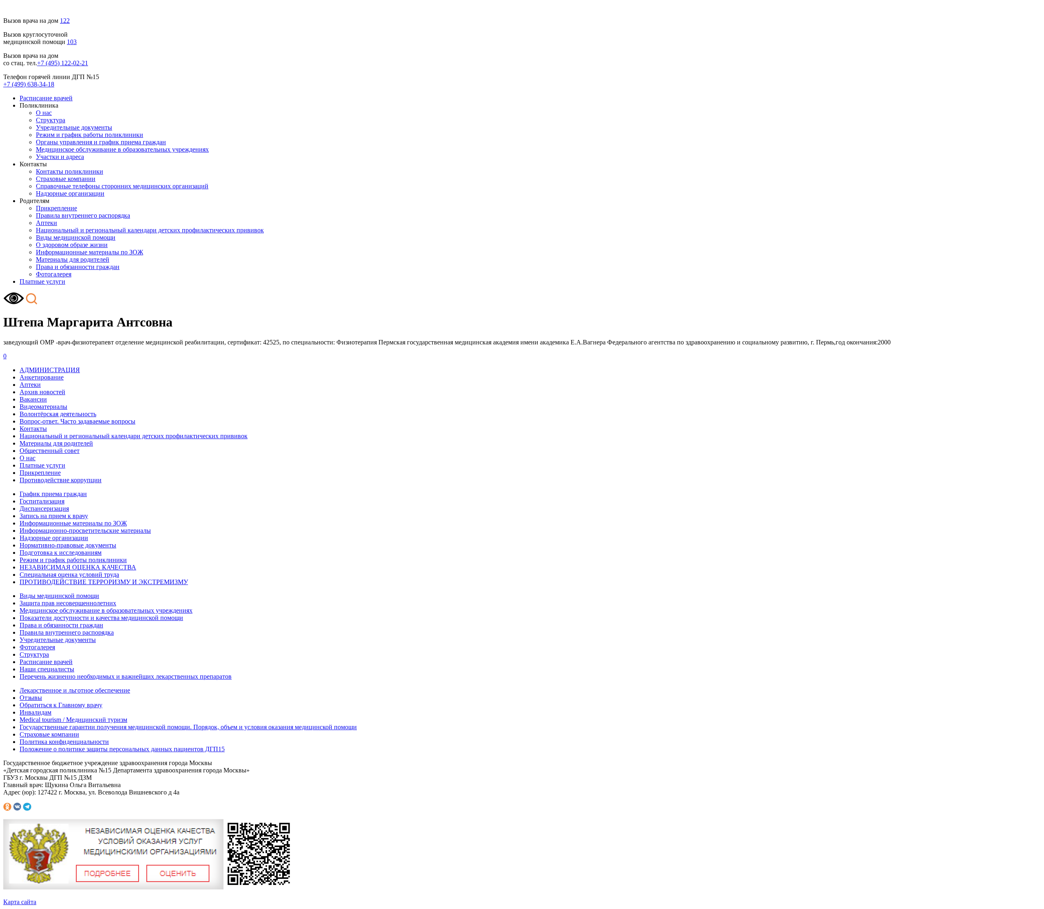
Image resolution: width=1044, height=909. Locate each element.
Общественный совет (50, 450)
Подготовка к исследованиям (61, 552)
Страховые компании (65, 178)
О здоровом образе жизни (72, 244)
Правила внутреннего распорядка (83, 215)
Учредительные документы (74, 127)
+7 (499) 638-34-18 (28, 84)
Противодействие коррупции (61, 480)
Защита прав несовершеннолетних (68, 603)
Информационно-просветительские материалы (85, 530)
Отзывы (31, 697)
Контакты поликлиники (69, 171)
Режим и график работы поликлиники (89, 134)
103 (72, 41)
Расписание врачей (46, 98)
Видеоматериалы (43, 406)
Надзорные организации (70, 193)
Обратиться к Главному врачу (61, 705)
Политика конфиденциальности (64, 741)
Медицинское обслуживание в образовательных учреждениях (122, 149)
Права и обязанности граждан (77, 266)
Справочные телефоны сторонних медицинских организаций (122, 186)
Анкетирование (42, 377)
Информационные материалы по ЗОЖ (89, 252)
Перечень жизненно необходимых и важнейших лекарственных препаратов (126, 676)
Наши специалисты (47, 669)
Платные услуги (42, 281)
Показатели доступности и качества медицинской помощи (101, 617)
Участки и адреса (60, 156)
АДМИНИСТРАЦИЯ (50, 369)
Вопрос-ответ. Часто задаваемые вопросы (77, 421)
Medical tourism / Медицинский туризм (73, 719)
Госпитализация (42, 501)
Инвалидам (35, 712)
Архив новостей (42, 391)
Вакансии (33, 399)
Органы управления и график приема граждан (101, 142)
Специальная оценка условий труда (69, 574)
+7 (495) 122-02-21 (62, 63)
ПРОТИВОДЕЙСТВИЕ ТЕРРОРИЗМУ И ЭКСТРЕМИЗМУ (104, 581)
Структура (50, 120)
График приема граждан (53, 493)
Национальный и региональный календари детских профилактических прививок (150, 230)
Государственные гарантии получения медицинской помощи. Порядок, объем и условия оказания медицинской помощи (188, 727)
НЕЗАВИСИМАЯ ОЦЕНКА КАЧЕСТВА (78, 567)
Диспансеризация (44, 508)
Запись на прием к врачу (54, 515)
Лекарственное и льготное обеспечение (75, 690)
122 (65, 20)
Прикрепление (56, 208)
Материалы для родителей (72, 259)
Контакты (33, 428)
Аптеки (46, 222)
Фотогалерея (53, 274)
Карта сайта (19, 901)
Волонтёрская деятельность (58, 413)
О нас (44, 112)
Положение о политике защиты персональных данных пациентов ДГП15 (122, 749)
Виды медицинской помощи (75, 237)
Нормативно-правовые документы (68, 545)
